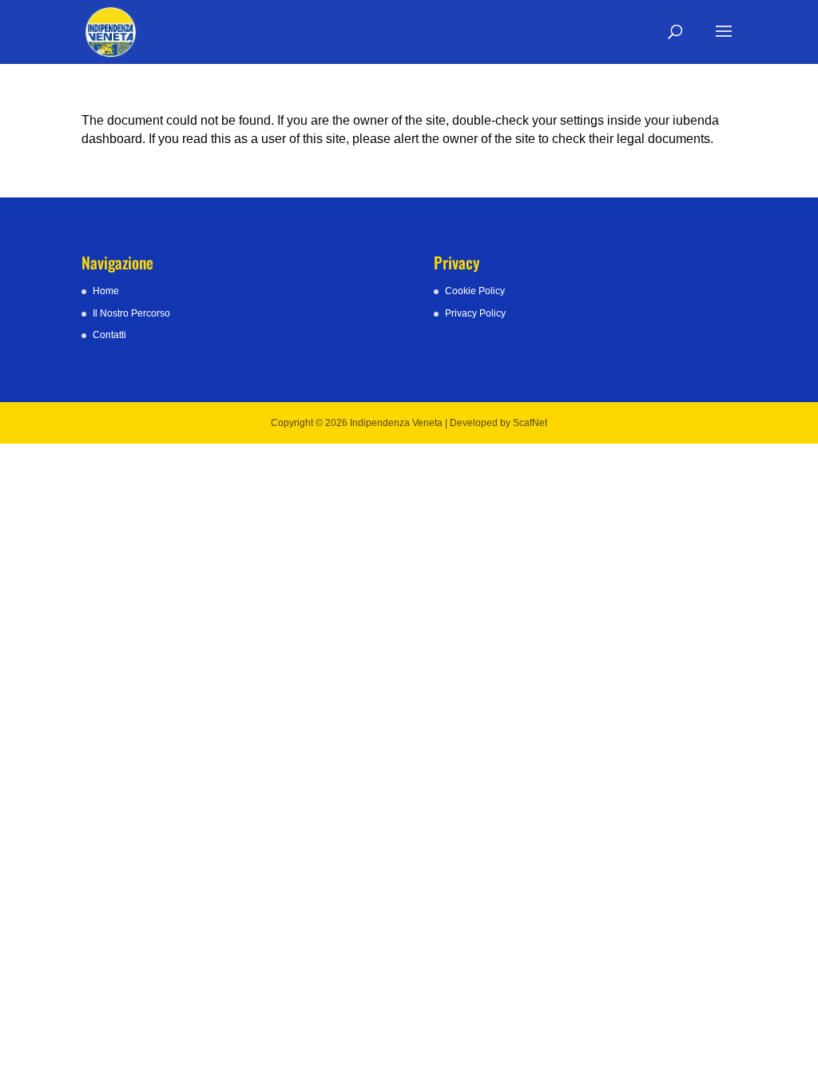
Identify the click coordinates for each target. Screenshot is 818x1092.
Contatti (109, 335)
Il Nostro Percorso (131, 313)
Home (106, 291)
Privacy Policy (475, 313)
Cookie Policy (475, 291)
